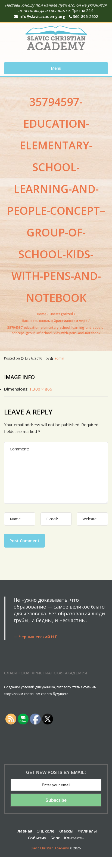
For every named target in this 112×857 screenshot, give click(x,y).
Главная (23, 831)
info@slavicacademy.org (41, 16)
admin (59, 358)
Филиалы (87, 831)
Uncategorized (61, 314)
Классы (65, 831)
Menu (56, 68)
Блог (55, 837)
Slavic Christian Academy (50, 848)
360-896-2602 (85, 16)
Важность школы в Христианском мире (54, 320)
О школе (45, 831)
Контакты (74, 837)
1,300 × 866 (40, 389)
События (37, 837)
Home (41, 314)
